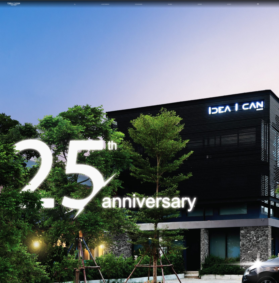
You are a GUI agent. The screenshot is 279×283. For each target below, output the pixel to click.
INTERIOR (200, 4)
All (75, 4)
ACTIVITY (229, 4)
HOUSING (170, 4)
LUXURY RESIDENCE (105, 4)
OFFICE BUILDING (138, 4)
